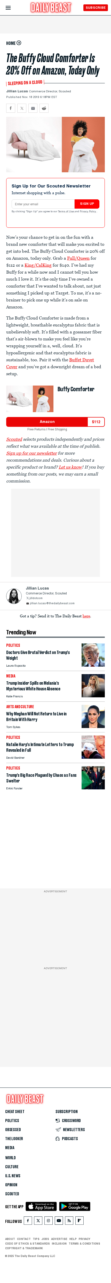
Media (9, 1148)
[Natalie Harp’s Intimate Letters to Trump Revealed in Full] (93, 757)
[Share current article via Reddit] (44, 108)
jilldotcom (36, 598)
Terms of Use (66, 211)
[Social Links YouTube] (59, 1221)
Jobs (45, 1238)
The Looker (14, 1139)
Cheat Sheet (15, 1112)
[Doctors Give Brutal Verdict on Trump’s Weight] (93, 665)
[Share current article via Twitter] (21, 108)
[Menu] (12, 8)
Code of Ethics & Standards (27, 1243)
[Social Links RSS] (69, 1221)
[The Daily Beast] (51, 8)
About (10, 1238)
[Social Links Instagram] (48, 1221)
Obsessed (13, 1130)
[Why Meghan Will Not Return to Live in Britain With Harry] (93, 726)
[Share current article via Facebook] (10, 108)
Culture (12, 1167)
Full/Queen (78, 258)
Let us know (70, 467)
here (86, 616)
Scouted (12, 1194)
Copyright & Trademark (24, 1248)
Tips (36, 1238)
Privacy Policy (88, 211)
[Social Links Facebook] (28, 1221)
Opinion (11, 1185)
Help (73, 1238)
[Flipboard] (79, 1221)
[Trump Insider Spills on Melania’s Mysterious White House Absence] (93, 696)
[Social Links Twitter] (38, 1221)
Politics (12, 1121)
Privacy (85, 1238)
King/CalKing (38, 265)
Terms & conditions (84, 1243)
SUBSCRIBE (96, 8)
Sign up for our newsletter (31, 453)
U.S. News (12, 1176)
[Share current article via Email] (32, 108)
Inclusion (59, 1243)
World (10, 1158)
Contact (24, 1238)
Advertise (59, 1238)
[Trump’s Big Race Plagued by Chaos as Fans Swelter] (93, 788)
